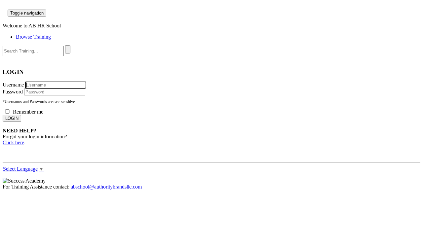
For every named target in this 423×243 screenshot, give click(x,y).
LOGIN (12, 118)
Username (13, 84)
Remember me (27, 112)
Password (13, 91)
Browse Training (33, 37)
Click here (13, 142)
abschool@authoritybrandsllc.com (106, 187)
